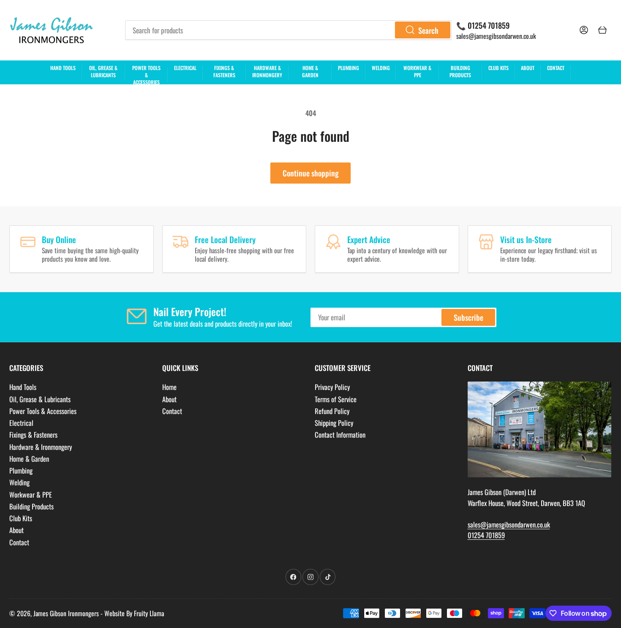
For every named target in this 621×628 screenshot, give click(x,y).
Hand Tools (63, 67)
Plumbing (348, 67)
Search (428, 30)
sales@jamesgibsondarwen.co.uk (496, 36)
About (527, 67)
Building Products (460, 71)
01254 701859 (486, 535)
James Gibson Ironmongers (66, 613)
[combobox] (288, 30)
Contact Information (340, 434)
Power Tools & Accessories (146, 74)
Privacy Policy (332, 387)
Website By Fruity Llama (134, 613)
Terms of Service (336, 399)
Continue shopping (311, 173)
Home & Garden (310, 71)
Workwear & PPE (417, 71)
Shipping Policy (334, 422)
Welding (381, 67)
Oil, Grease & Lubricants (103, 71)
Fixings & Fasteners (224, 71)
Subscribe (468, 317)
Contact (555, 67)
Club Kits (498, 67)
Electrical (185, 67)
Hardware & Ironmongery (267, 71)
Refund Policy (332, 411)
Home (169, 387)
